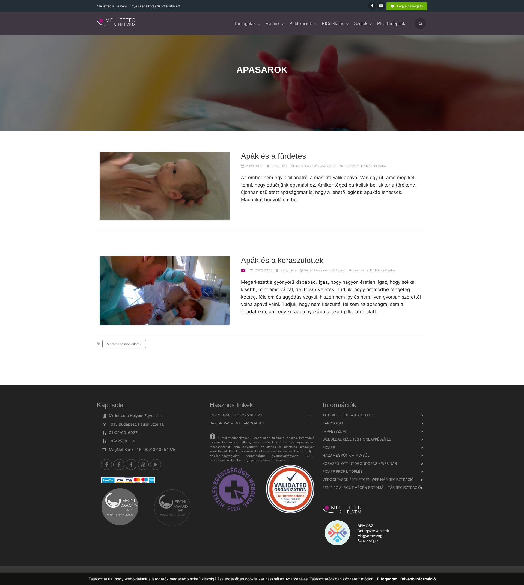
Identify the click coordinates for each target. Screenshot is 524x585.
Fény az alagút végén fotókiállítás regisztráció (372, 487)
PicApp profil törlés (342, 471)
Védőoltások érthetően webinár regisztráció (368, 479)
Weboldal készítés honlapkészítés (357, 439)
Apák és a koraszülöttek (282, 260)
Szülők (360, 23)
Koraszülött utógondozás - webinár (360, 463)
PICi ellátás (333, 23)
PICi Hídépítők (391, 23)
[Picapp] (155, 464)
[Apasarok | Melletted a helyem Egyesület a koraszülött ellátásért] (116, 22)
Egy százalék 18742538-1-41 (236, 415)
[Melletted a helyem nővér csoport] (131, 464)
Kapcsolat (333, 423)
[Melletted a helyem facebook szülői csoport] (118, 464)
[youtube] (143, 464)
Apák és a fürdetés (273, 156)
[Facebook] (106, 464)
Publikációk (300, 23)
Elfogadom (387, 579)
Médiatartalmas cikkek (124, 344)
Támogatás (245, 23)
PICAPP (329, 447)
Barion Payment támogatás (237, 423)
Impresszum (334, 431)
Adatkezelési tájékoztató (348, 415)
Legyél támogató (409, 6)
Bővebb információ (418, 579)
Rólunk (272, 23)
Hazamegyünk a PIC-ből (346, 455)
